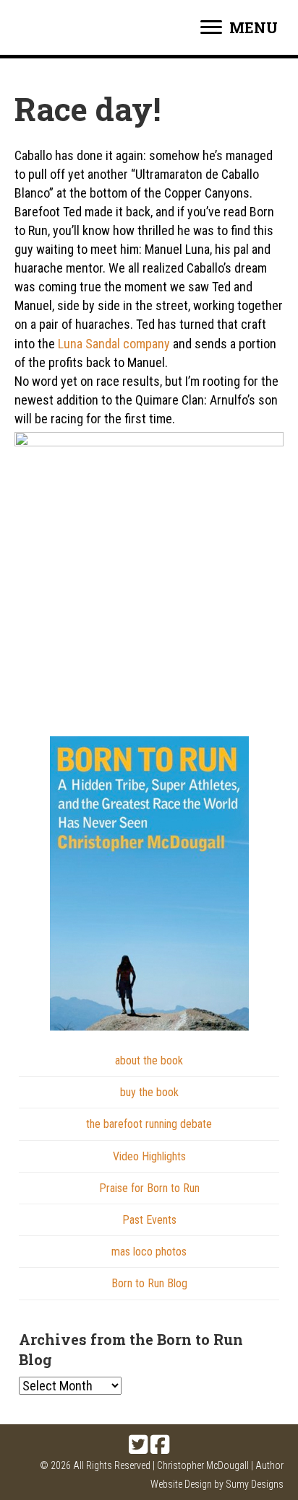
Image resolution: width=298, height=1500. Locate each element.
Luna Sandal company (114, 343)
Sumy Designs (255, 1484)
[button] (138, 1444)
